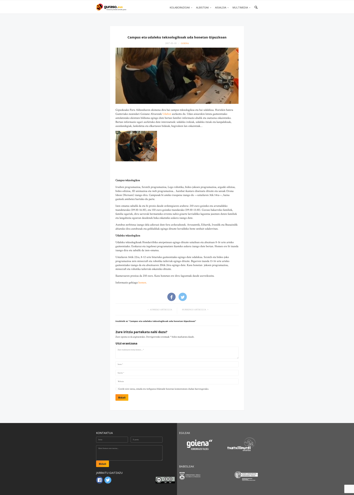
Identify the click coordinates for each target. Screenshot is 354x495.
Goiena (185, 43)
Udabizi (166, 114)
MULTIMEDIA (240, 7)
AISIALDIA (221, 7)
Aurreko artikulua (160, 309)
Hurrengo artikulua (194, 309)
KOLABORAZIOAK (180, 7)
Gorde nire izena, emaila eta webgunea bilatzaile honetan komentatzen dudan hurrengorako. (163, 388)
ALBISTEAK (202, 7)
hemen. (142, 282)
